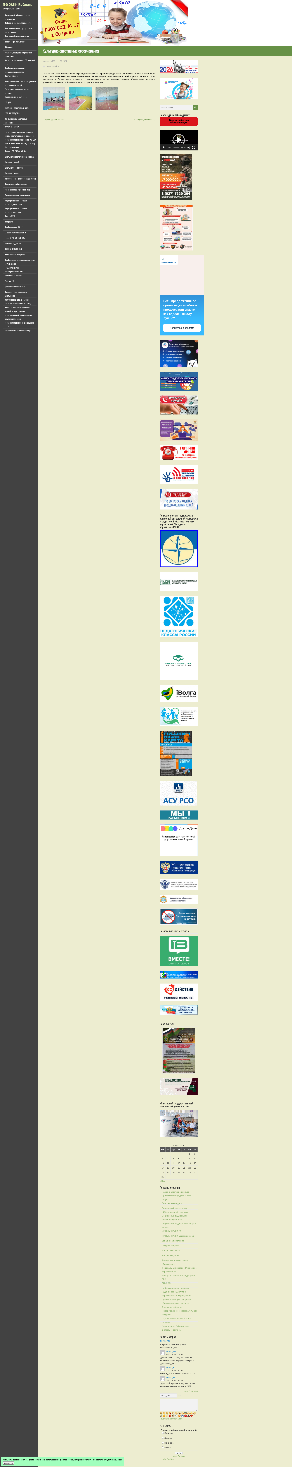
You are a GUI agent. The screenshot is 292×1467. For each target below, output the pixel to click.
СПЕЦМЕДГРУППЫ (12, 113)
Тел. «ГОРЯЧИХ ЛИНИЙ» (15, 238)
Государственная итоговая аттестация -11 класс (16, 210)
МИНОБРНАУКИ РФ (172, 1231)
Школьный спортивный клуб (17, 107)
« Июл (162, 1181)
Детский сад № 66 (13, 243)
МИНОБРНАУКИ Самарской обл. (178, 1236)
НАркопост (9, 47)
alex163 (52, 61)
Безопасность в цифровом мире (18, 330)
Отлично (168, 1433)
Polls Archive (168, 1459)
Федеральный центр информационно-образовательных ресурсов (179, 1311)
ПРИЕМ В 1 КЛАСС (12, 126)
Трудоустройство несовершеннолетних (14, 269)
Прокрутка (193, 1391)
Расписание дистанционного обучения (17, 90)
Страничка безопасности (15, 232)
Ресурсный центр (170, 1245)
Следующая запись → (144, 119)
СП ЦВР (8, 102)
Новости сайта (52, 66)
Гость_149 (171, 1352)
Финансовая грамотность (15, 286)
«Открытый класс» (171, 1250)
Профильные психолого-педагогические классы (15, 69)
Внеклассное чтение (13, 275)
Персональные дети (172, 1203)
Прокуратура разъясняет (15, 41)
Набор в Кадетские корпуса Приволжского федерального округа (176, 1196)
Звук (186, 1391)
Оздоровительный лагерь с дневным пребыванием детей (20, 83)
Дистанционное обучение (15, 96)
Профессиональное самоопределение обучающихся (20, 261)
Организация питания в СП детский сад (20, 62)
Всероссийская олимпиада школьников (16, 293)
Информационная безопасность (18, 22)
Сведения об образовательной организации (18, 16)
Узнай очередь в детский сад (17, 189)
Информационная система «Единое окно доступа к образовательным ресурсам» (176, 1292)
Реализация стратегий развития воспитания (18, 54)
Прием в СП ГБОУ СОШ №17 (16, 151)
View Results (179, 1456)
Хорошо (168, 1438)
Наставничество (11, 75)
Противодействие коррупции (17, 36)
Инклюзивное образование (16, 184)
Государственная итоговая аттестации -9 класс (16, 202)
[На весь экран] (193, 147)
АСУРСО (166, 1283)
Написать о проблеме (182, 328)
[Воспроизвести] (163, 147)
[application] (179, 140)
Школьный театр (12, 173)
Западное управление (173, 1241)
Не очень (169, 1443)
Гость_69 (170, 1377)
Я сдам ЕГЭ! (10, 216)
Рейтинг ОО (9, 280)
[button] (179, 140)
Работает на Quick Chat (170, 1419)
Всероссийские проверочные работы (20, 178)
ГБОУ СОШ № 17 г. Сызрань (17, 4)
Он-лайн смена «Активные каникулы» (16, 120)
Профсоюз (9, 221)
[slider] (176, 147)
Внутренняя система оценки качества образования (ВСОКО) (18, 301)
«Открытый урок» (170, 1255)
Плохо (167, 1447)
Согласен (8, 1463)
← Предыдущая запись (53, 119)
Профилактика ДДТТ (14, 227)
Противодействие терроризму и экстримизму (18, 30)
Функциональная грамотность (17, 195)
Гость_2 (170, 1367)
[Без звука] (188, 147)
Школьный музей (12, 162)
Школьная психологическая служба (19, 156)
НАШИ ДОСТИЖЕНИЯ (13, 248)
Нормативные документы (15, 254)
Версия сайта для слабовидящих (179, 121)
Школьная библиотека (14, 167)
